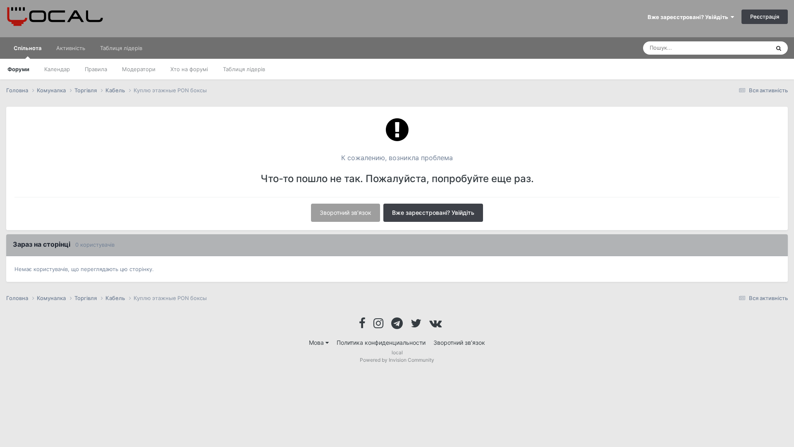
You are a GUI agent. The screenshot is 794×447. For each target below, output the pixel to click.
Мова (317, 342)
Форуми (18, 69)
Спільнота (27, 48)
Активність (70, 48)
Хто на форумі (189, 69)
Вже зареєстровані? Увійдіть (689, 17)
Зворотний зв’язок (345, 212)
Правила (96, 69)
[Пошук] (779, 48)
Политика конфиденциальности (381, 342)
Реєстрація (764, 16)
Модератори (138, 69)
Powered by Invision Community (397, 360)
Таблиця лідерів (244, 69)
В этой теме (743, 48)
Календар (57, 69)
